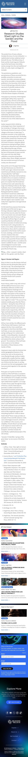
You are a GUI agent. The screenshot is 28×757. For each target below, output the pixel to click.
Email (3, 661)
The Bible (14, 15)
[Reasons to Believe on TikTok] (20, 712)
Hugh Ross (16, 46)
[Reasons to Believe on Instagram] (17, 712)
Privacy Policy (7, 674)
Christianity (7, 15)
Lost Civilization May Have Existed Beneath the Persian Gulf (15, 458)
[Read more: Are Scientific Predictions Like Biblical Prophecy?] (14, 589)
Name (3, 654)
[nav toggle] (25, 4)
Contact (14, 740)
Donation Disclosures (19, 749)
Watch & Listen (15, 702)
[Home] (14, 721)
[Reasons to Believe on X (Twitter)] (14, 712)
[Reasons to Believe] (7, 4)
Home (2, 15)
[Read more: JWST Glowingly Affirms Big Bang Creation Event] (14, 565)
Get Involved (14, 736)
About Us (14, 732)
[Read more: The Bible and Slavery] (14, 620)
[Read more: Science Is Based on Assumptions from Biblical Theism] (14, 540)
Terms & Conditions (8, 749)
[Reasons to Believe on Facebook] (7, 712)
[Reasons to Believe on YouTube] (10, 712)
